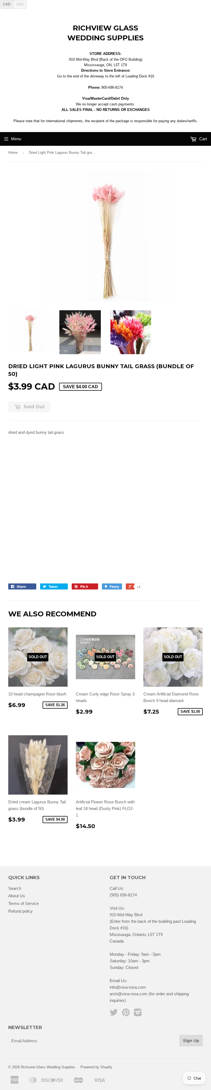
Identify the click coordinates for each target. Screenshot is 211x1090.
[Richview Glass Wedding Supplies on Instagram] (138, 1014)
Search (14, 888)
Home (13, 152)
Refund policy (20, 911)
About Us (16, 895)
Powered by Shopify (96, 1067)
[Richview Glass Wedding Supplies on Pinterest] (126, 1014)
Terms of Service (23, 903)
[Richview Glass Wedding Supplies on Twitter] (114, 1014)
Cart (202, 138)
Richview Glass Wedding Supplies (105, 33)
